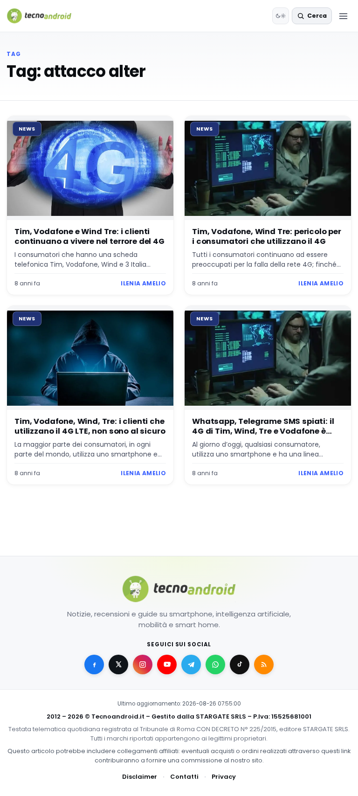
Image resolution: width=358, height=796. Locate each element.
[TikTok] (239, 664)
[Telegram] (191, 664)
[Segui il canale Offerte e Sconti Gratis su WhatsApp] (215, 664)
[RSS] (264, 664)
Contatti (184, 776)
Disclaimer (139, 776)
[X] (118, 664)
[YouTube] (167, 664)
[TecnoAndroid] (45, 16)
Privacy (224, 776)
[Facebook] (94, 664)
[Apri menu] (343, 15)
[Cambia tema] (280, 15)
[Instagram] (142, 664)
